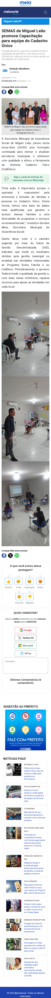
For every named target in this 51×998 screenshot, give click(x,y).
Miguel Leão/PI (12, 21)
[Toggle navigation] (45, 12)
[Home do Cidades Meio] (14, 12)
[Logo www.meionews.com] (25, 3)
